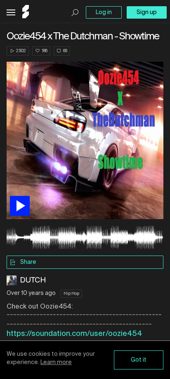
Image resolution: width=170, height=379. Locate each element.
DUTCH (33, 280)
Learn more (56, 362)
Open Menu (11, 13)
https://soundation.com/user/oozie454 (74, 334)
